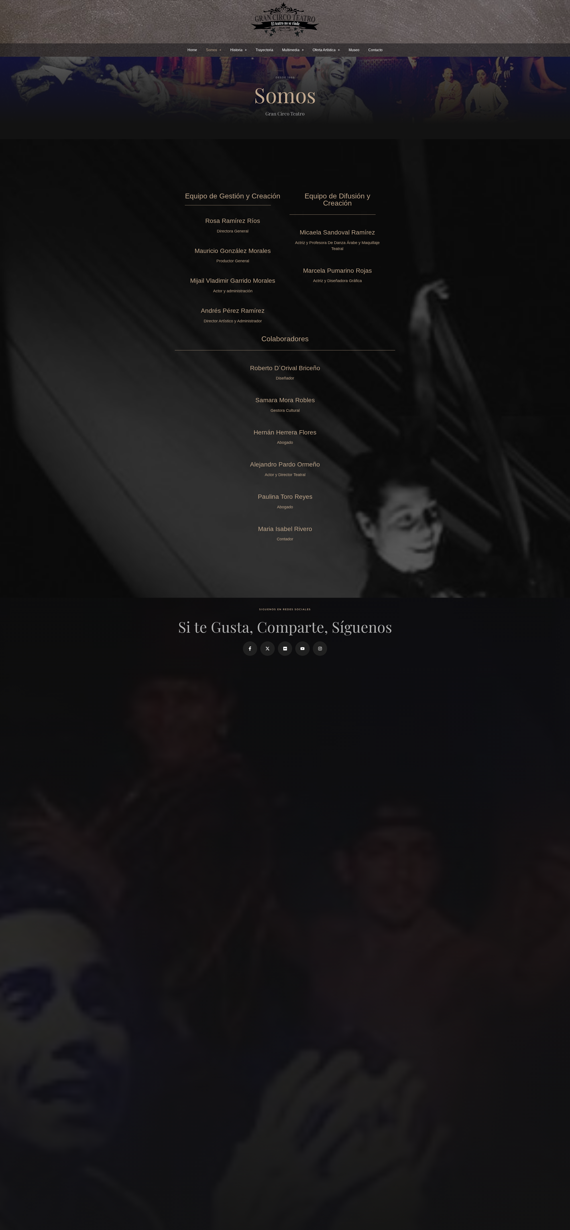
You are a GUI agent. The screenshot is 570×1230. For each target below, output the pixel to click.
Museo (354, 50)
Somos (211, 50)
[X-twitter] (267, 648)
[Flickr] (285, 648)
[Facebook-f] (250, 648)
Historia (236, 50)
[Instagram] (320, 648)
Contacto (375, 50)
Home (192, 50)
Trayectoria (264, 50)
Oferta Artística (324, 50)
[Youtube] (302, 648)
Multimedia (290, 50)
